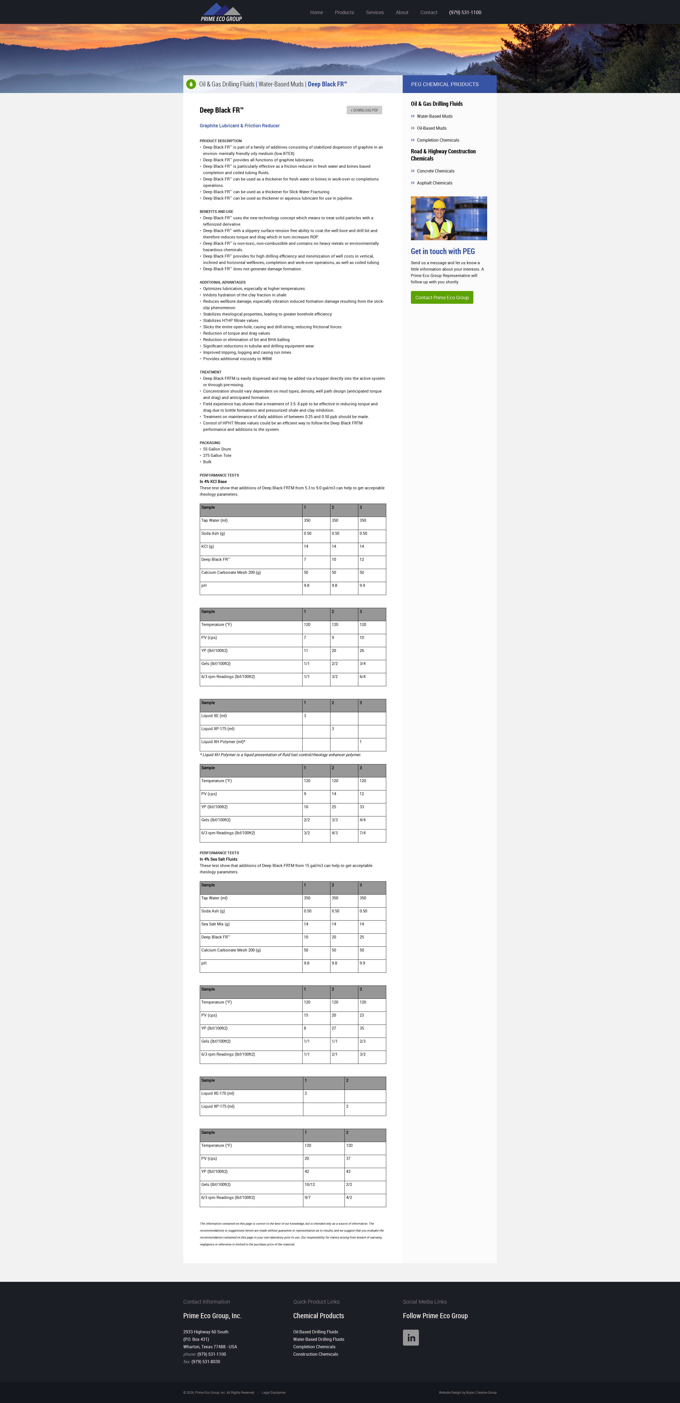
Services (375, 12)
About (402, 12)
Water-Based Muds (281, 83)
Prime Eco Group (221, 12)
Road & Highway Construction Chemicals (443, 154)
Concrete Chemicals (435, 171)
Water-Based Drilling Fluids (318, 1339)
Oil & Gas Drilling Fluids (226, 83)
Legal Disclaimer (274, 1392)
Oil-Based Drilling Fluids (315, 1332)
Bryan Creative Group (481, 1392)
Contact (428, 12)
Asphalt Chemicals (434, 183)
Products (344, 12)
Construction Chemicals (315, 1354)
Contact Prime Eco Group (442, 297)
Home (316, 12)
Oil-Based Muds (432, 128)
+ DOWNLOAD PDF (364, 110)
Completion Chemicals (438, 140)
